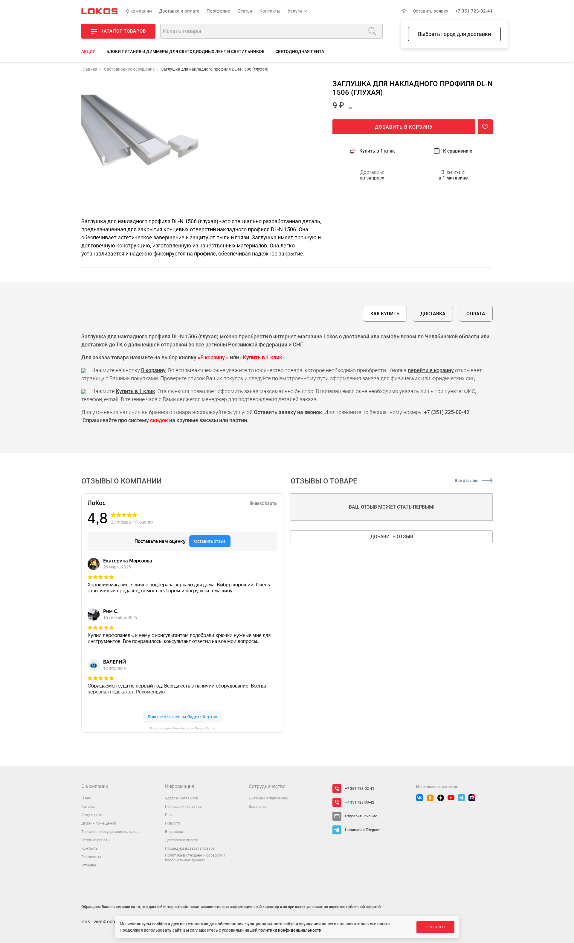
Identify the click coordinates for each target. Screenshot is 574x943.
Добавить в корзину (404, 127)
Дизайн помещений (98, 823)
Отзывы (88, 865)
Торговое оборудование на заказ (110, 831)
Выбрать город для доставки (454, 34)
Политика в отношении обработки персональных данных (195, 857)
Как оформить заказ (183, 806)
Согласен (435, 927)
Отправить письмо (361, 816)
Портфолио (218, 11)
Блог (169, 815)
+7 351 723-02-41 (474, 11)
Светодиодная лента (299, 51)
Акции (88, 51)
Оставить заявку (430, 11)
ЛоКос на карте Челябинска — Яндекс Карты (182, 728)
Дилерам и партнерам (268, 798)
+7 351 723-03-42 (359, 802)
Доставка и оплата (179, 11)
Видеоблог (174, 831)
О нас (86, 798)
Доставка (432, 314)
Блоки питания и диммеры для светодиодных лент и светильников (185, 51)
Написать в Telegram (362, 830)
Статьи (245, 11)
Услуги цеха (91, 815)
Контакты (269, 11)
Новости (172, 823)
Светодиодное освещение (129, 69)
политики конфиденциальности (289, 930)
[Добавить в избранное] (485, 127)
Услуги (295, 11)
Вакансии (257, 806)
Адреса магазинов (181, 798)
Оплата (475, 314)
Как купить (384, 314)
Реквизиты (91, 856)
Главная (89, 69)
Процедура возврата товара (190, 848)
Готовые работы (95, 840)
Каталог (88, 806)
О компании (139, 11)
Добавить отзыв (391, 536)
